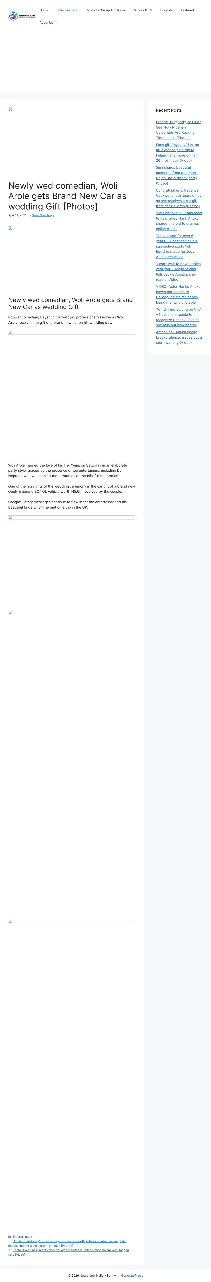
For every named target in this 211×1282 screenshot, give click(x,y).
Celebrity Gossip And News (105, 10)
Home (44, 10)
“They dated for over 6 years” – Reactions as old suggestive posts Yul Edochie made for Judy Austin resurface (177, 246)
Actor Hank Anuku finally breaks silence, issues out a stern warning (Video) (179, 337)
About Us (46, 23)
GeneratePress (132, 1275)
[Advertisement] (105, 64)
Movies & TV (143, 10)
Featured (187, 10)
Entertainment (66, 10)
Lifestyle (166, 10)
